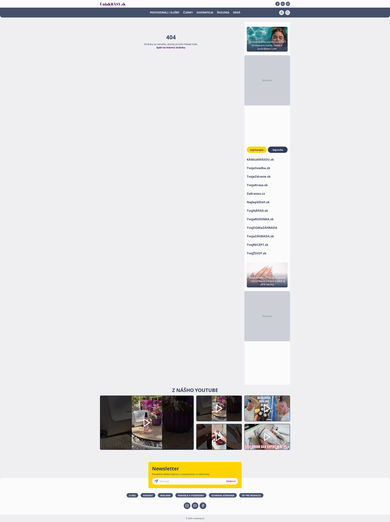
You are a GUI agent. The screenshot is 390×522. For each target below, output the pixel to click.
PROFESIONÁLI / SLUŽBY (164, 12)
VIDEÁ (236, 12)
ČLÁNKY (188, 12)
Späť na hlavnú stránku (170, 47)
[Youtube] (283, 4)
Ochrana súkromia (222, 495)
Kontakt (148, 495)
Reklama (165, 495)
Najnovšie (278, 149)
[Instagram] (288, 4)
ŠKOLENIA (223, 12)
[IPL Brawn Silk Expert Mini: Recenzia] (267, 437)
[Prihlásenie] (281, 12)
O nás (132, 495)
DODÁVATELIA (205, 12)
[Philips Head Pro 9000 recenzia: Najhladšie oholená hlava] (267, 408)
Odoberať (231, 481)
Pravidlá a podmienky (191, 495)
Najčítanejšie (256, 149)
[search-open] (287, 12)
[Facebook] (277, 4)
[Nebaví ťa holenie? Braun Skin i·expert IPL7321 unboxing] (219, 437)
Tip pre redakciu (251, 495)
